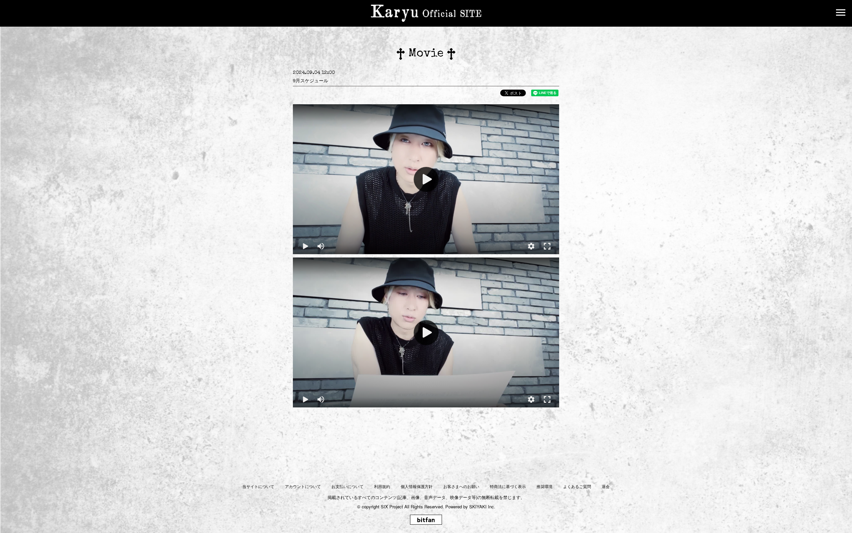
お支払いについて (347, 486)
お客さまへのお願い (461, 486)
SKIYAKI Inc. (482, 506)
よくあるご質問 (577, 486)
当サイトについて (258, 486)
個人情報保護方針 (417, 486)
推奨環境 (544, 486)
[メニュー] (841, 13)
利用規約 (382, 486)
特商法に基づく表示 (508, 486)
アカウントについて (303, 486)
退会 (606, 486)
